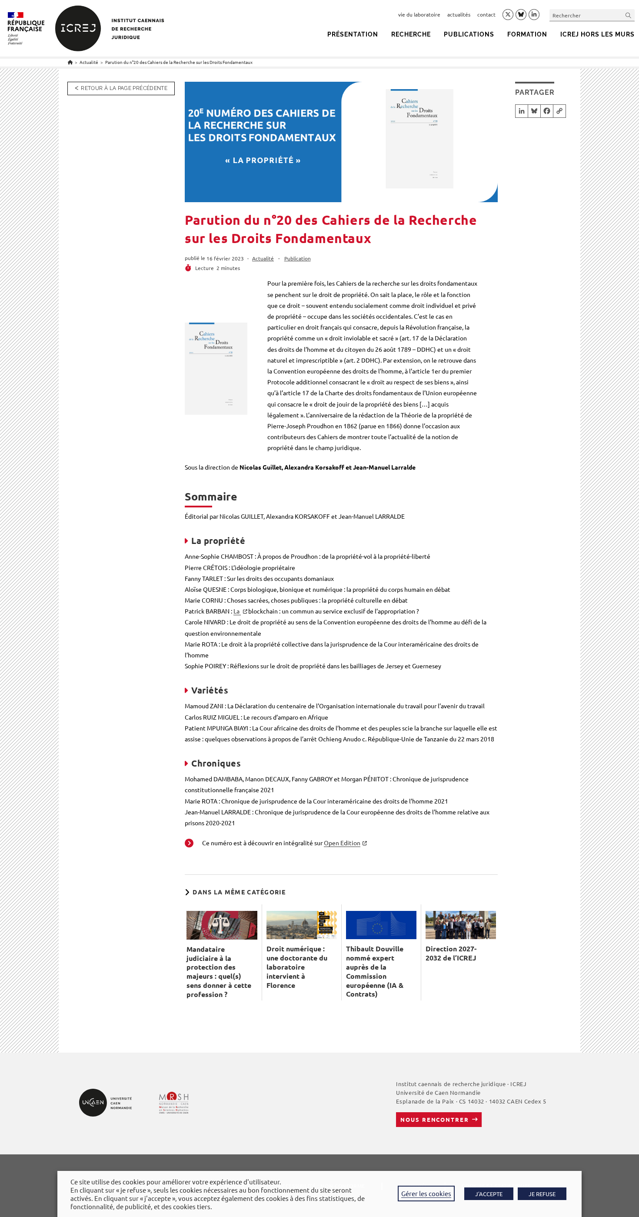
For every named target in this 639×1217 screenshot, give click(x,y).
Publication (297, 258)
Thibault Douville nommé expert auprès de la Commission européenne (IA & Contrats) (374, 971)
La (237, 611)
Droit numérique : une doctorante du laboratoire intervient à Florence (296, 966)
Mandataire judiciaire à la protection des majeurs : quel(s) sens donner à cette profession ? (218, 972)
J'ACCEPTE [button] (489, 1193)
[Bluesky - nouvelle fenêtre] (521, 14)
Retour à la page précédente (124, 88)
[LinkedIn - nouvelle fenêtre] (534, 14)
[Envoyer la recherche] (629, 15)
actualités (458, 14)
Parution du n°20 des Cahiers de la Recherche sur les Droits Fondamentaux (179, 62)
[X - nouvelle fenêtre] (508, 14)
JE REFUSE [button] (542, 1193)
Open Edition (342, 843)
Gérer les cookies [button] (426, 1193)
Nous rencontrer (434, 1119)
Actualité (263, 258)
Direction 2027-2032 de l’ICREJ (451, 953)
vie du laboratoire (419, 14)
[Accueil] (70, 62)
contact (486, 14)
